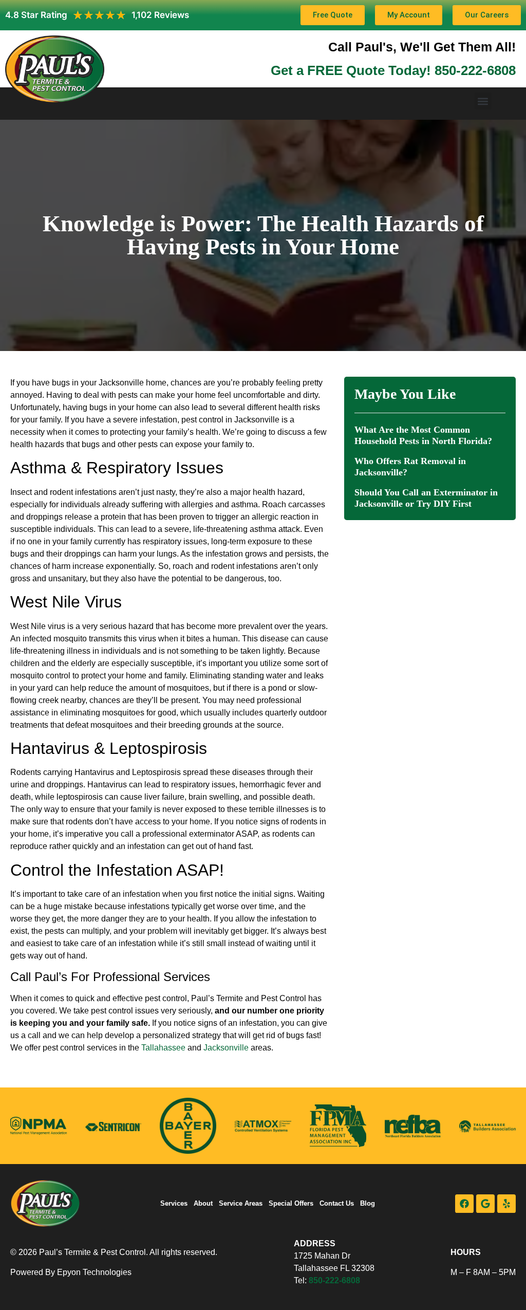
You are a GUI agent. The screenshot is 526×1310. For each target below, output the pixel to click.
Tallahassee (163, 1047)
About (203, 1203)
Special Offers (291, 1203)
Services (173, 1203)
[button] (483, 101)
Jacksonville (226, 1047)
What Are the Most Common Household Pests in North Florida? (423, 435)
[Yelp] (506, 1203)
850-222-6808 (334, 1280)
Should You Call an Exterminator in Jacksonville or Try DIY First (426, 498)
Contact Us (337, 1203)
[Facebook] (464, 1203)
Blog (367, 1203)
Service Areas (240, 1203)
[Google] (485, 1203)
